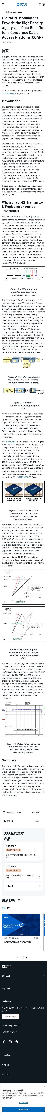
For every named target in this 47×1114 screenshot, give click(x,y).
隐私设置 (5, 1074)
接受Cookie (23, 1109)
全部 (3, 908)
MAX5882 (23, 477)
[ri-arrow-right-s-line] (30, 957)
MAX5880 (10, 442)
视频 (8, 908)
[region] (23, 1098)
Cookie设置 (23, 1103)
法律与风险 (6, 1055)
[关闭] (44, 1086)
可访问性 (5, 1065)
